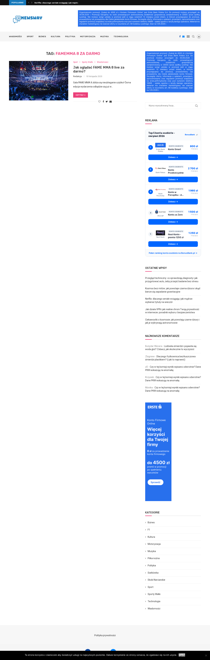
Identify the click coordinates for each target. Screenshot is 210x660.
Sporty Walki (87, 62)
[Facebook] (180, 36)
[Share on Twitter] (107, 101)
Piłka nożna (154, 558)
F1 (149, 529)
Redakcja (77, 76)
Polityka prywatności (105, 635)
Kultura (55, 36)
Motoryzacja (87, 36)
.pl (191, 134)
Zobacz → (173, 157)
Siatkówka (153, 572)
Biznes (42, 36)
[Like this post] (99, 101)
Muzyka (104, 36)
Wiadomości (15, 36)
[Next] (32, 2)
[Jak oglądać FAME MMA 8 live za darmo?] (38, 80)
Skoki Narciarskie (156, 579)
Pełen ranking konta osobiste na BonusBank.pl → (173, 253)
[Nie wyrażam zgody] (206, 655)
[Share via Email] (110, 101)
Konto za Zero (175, 214)
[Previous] (28, 2)
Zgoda (182, 655)
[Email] (183, 36)
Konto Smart (174, 149)
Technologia (121, 36)
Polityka (70, 36)
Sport (30, 36)
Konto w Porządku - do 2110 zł (175, 194)
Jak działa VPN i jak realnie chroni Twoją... (54, 3)
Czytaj (80, 95)
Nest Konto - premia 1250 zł (176, 236)
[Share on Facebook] (103, 101)
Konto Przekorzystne (176, 171)
